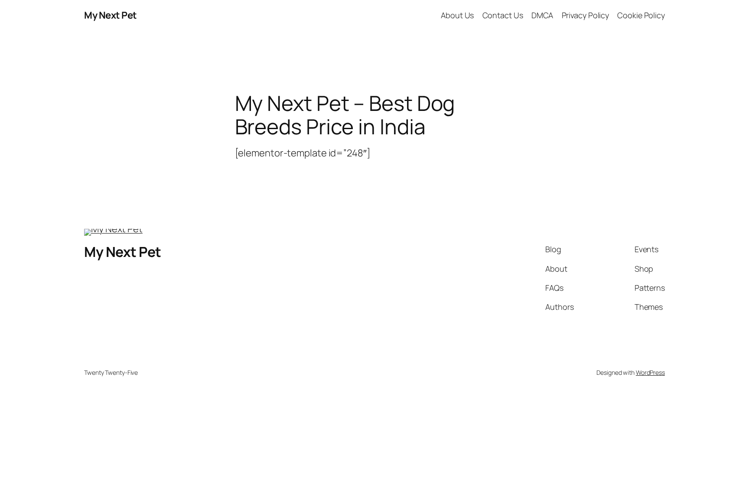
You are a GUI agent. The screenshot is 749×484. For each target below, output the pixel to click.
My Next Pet (110, 15)
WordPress (650, 372)
